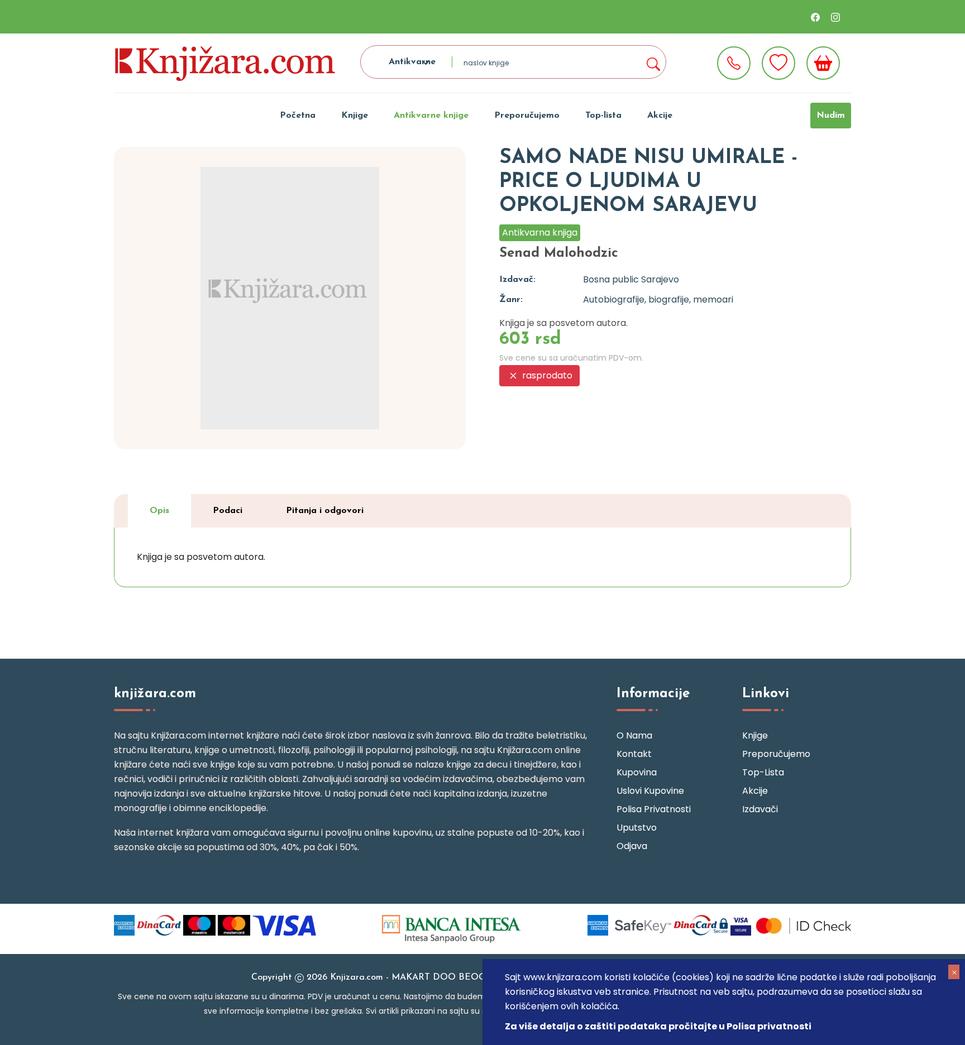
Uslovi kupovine (650, 790)
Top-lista (603, 115)
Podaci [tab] (227, 510)
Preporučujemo (527, 115)
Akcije (659, 115)
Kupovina (637, 772)
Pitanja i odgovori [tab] (325, 510)
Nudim (830, 115)
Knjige (354, 115)
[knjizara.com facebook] (815, 16)
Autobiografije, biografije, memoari (658, 299)
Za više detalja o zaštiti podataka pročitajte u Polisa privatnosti (658, 1026)
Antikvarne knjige (431, 115)
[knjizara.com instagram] (835, 16)
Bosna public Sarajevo (631, 279)
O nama (634, 735)
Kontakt (634, 753)
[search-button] (652, 62)
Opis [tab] (159, 510)
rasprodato (546, 375)
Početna (298, 115)
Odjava (632, 846)
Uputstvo (637, 827)
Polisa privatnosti (654, 809)
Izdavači (760, 809)
